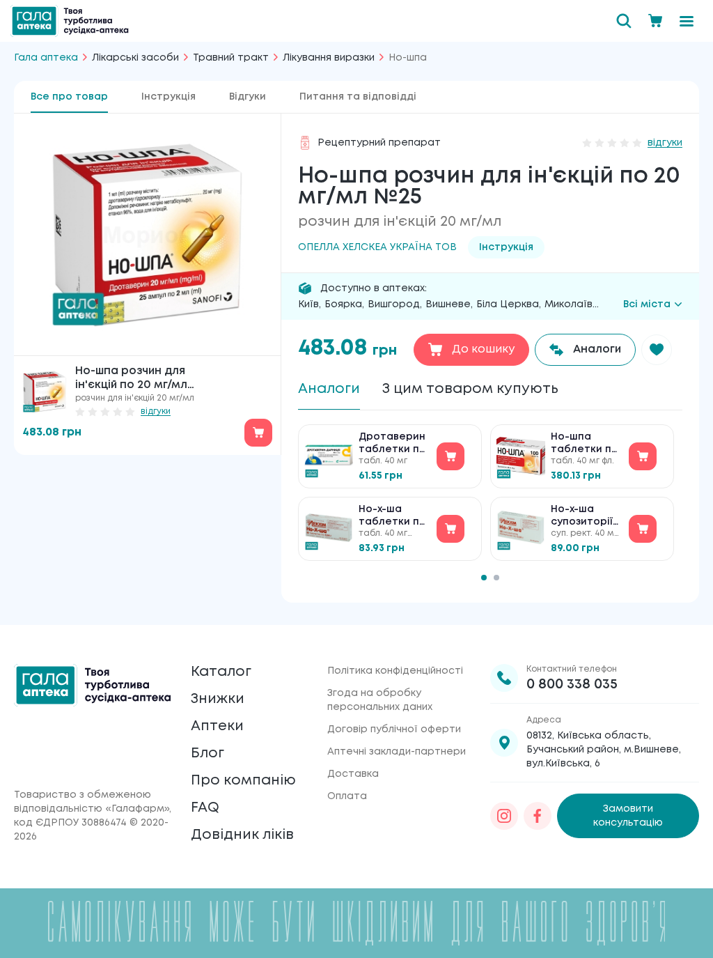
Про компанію (243, 780)
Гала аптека (46, 58)
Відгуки (247, 97)
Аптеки (217, 726)
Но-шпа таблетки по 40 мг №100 (584, 444)
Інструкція (168, 97)
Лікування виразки (329, 58)
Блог (207, 753)
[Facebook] (537, 816)
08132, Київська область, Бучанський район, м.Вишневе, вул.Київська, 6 (603, 750)
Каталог (221, 672)
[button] (656, 349)
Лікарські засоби (135, 58)
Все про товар (69, 97)
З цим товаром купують (470, 389)
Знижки (217, 699)
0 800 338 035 (572, 684)
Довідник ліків (242, 835)
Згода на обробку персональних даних (379, 700)
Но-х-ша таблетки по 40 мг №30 (392, 516)
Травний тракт (231, 58)
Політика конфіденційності (395, 671)
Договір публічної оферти (394, 729)
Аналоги (329, 389)
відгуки (156, 411)
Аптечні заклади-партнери (396, 752)
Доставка (353, 774)
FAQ (205, 807)
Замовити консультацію (628, 816)
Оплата (347, 796)
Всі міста (647, 304)
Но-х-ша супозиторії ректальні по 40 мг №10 (585, 516)
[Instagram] (504, 816)
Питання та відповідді (357, 97)
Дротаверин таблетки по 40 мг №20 (392, 444)
